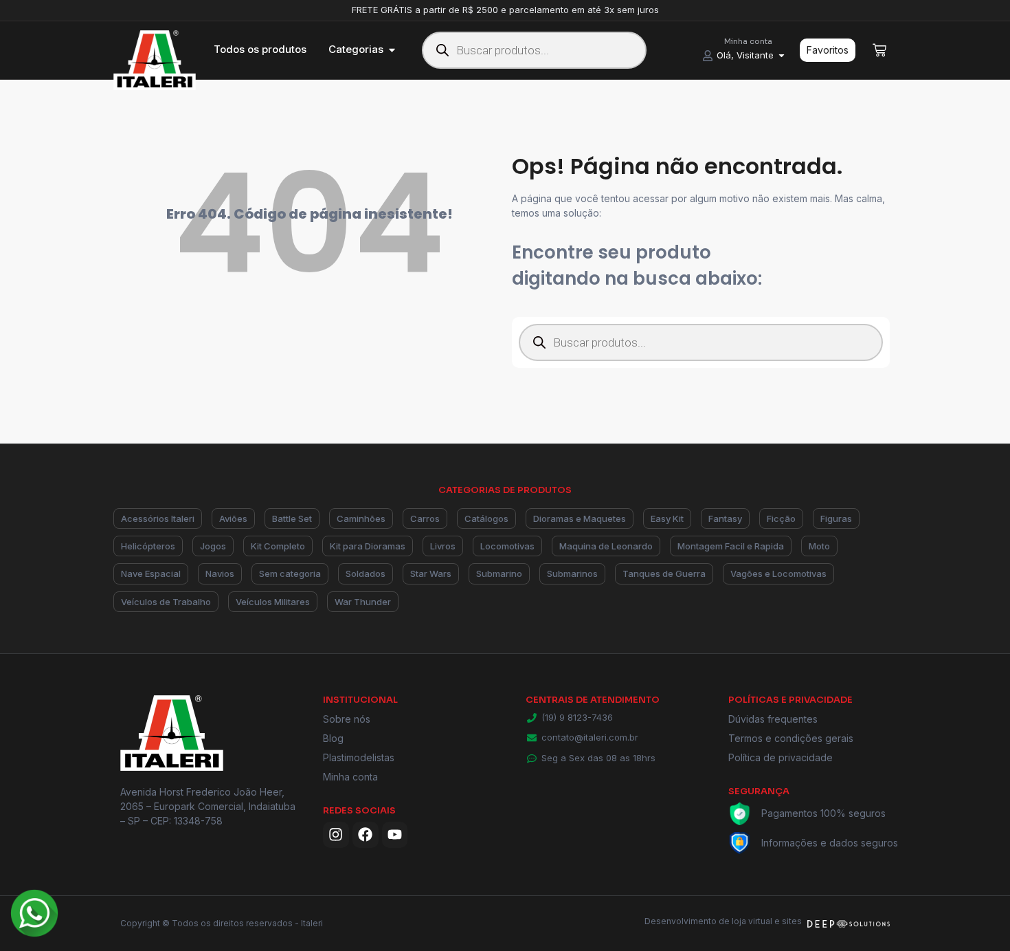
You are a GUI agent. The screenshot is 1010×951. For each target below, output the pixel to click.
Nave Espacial (151, 573)
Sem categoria (290, 573)
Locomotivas (507, 545)
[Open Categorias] (392, 50)
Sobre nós (346, 719)
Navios (219, 573)
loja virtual (752, 921)
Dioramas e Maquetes (579, 518)
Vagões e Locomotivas (778, 573)
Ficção (781, 518)
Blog (333, 738)
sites (792, 921)
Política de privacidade (780, 757)
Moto (819, 545)
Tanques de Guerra (664, 573)
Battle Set (292, 518)
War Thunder (363, 601)
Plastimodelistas (358, 757)
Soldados (365, 573)
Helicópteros (148, 545)
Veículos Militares (273, 601)
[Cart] (879, 50)
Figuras (836, 518)
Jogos (213, 545)
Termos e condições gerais (790, 738)
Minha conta (350, 777)
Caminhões (361, 518)
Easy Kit (667, 518)
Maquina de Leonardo (606, 545)
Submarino (499, 573)
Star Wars (430, 573)
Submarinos (572, 573)
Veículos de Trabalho (166, 601)
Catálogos (486, 518)
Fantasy (725, 518)
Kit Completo (278, 545)
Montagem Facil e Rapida (730, 545)
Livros (443, 545)
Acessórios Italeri (157, 518)
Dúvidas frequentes (773, 719)
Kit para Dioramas (367, 545)
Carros (425, 518)
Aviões (233, 518)
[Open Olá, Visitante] (781, 56)
